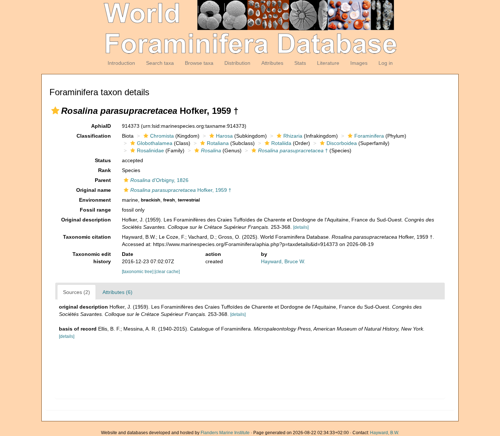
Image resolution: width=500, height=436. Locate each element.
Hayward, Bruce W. (283, 261)
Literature (328, 63)
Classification (94, 136)
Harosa (224, 136)
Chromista (162, 136)
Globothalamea (154, 143)
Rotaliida (281, 143)
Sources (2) (76, 292)
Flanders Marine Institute (225, 432)
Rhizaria (292, 136)
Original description (86, 220)
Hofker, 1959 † (180, 190)
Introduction (121, 63)
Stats (300, 63)
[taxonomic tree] (138, 271)
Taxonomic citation (87, 237)
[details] (301, 227)
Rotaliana (218, 143)
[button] (55, 110)
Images (358, 63)
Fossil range (95, 210)
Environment (95, 200)
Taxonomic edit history (91, 257)
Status (103, 160)
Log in (385, 63)
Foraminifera (369, 136)
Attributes (272, 63)
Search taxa (160, 63)
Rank (104, 170)
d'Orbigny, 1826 (159, 180)
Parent (103, 180)
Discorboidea (342, 143)
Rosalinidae (150, 150)
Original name (93, 190)
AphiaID (101, 126)
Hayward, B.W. (384, 432)
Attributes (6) (117, 292)
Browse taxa (199, 63)
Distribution (237, 63)
